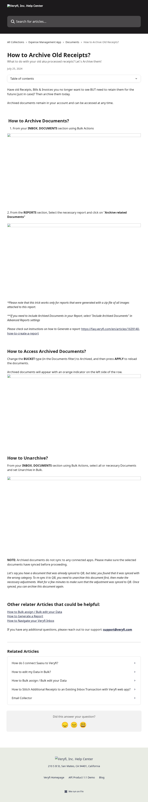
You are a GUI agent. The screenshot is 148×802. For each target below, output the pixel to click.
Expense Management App (45, 42)
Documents (72, 42)
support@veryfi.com (117, 630)
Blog (102, 777)
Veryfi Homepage (54, 777)
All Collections (15, 42)
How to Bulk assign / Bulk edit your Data (34, 612)
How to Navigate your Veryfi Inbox (30, 621)
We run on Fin (76, 791)
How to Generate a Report (25, 616)
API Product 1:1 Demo (82, 777)
